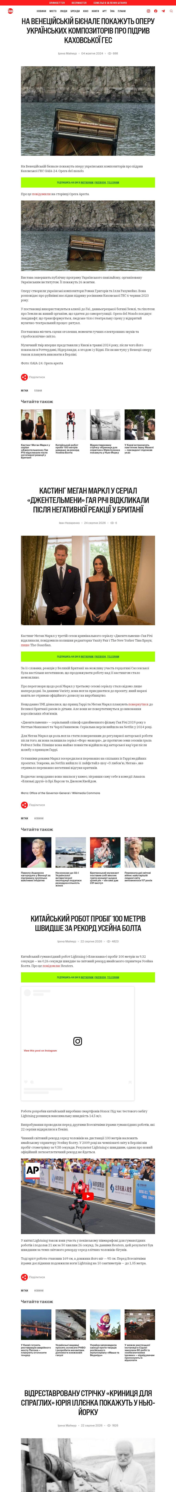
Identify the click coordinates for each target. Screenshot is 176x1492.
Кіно (85, 11)
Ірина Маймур (67, 53)
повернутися (138, 704)
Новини (41, 11)
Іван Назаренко (69, 523)
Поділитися (37, 377)
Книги (95, 11)
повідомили (41, 194)
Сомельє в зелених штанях (110, 2)
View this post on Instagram (40, 1050)
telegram (113, 182)
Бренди (75, 11)
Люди (63, 11)
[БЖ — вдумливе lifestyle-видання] (11, 11)
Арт (104, 11)
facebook (100, 182)
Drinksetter (57, 2)
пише (25, 645)
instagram (87, 182)
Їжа (112, 11)
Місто (53, 11)
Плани (122, 11)
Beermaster (79, 2)
